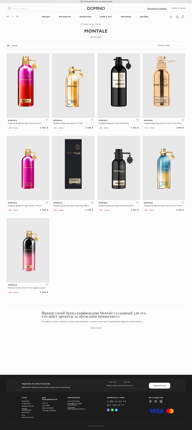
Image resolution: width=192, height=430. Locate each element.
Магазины (25, 401)
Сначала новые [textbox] (164, 45)
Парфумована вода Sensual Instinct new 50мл (163, 123)
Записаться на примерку (157, 8)
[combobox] (171, 45)
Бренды (46, 16)
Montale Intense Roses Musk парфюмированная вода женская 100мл (28, 288)
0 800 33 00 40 (178, 8)
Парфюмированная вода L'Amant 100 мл (24, 205)
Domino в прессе (28, 406)
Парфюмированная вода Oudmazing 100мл (71, 205)
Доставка (45, 405)
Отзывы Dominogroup (27, 409)
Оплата (45, 403)
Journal (144, 16)
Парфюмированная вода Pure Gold (68, 123)
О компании (26, 403)
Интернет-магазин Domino (91, 24)
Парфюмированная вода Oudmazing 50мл (116, 205)
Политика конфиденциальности (76, 408)
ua (8, 16)
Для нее (127, 382)
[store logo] (96, 8)
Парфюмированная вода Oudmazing (114, 123)
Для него (113, 382)
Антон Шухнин (27, 417)
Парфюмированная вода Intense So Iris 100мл (163, 205)
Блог (23, 415)
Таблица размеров (49, 410)
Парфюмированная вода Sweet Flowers (24, 123)
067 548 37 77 (115, 405)
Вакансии (25, 412)
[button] (47, 120)
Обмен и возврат (48, 408)
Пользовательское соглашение (74, 404)
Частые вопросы (73, 401)
